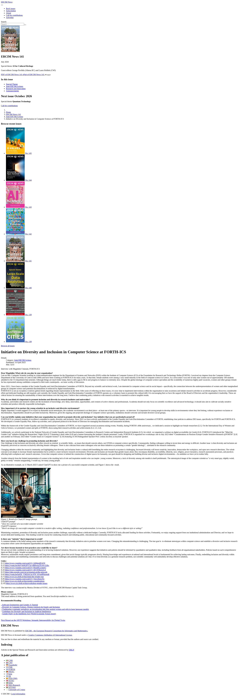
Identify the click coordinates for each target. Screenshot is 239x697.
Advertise (10, 17)
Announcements (12, 91)
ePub (33, 74)
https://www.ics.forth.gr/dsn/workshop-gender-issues (26, 583)
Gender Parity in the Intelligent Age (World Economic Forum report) (29, 614)
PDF (11, 74)
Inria (10, 674)
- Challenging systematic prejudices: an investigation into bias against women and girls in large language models (45, 609)
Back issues (10, 8)
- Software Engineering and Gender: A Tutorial (19, 605)
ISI (9, 676)
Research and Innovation (16, 89)
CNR (10, 660)
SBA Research (14, 685)
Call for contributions (14, 15)
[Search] (25, 24)
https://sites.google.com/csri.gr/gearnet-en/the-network (26, 572)
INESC (11, 672)
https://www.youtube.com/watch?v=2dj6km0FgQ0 (25, 563)
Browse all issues (8, 346)
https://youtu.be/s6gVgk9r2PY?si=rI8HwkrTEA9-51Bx (27, 565)
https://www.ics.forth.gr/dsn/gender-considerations (24, 581)
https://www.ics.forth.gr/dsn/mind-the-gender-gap (24, 577)
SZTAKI (12, 687)
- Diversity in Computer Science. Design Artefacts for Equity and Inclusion (30, 607)
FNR (10, 667)
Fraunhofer (12, 665)
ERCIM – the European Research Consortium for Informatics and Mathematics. (56, 631)
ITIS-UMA (12, 678)
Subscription (11, 11)
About (8, 13)
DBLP (71, 650)
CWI (10, 663)
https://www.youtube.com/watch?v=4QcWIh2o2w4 (25, 570)
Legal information (18, 694)
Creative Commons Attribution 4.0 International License (50, 635)
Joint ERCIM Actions (14, 86)
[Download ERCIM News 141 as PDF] (10, 51)
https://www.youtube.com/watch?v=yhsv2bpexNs (24, 579)
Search (3, 22)
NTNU (11, 681)
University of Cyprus (16, 690)
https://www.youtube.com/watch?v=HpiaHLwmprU (25, 568)
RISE (10, 683)
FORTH (11, 669)
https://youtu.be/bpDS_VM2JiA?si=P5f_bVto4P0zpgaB (27, 574)
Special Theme (12, 84)
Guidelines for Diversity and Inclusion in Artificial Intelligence (26, 611)
